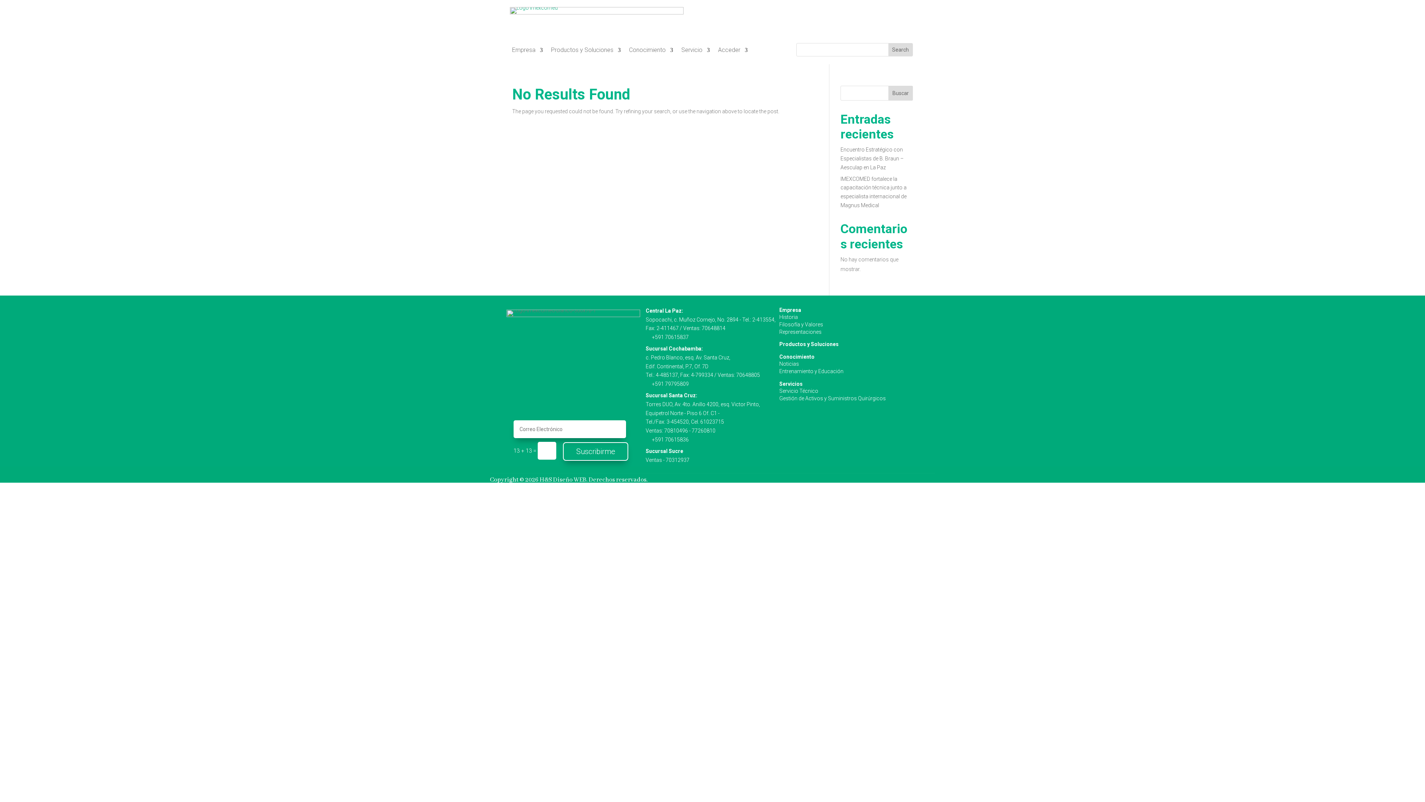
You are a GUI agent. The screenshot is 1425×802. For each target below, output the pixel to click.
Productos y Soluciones (582, 50)
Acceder (729, 50)
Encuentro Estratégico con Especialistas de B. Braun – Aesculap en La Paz (872, 158)
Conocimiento (647, 50)
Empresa (523, 50)
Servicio (691, 50)
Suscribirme (595, 451)
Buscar (900, 93)
